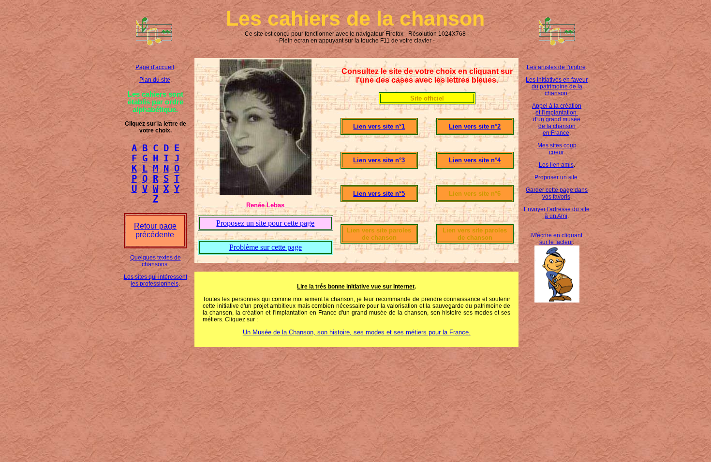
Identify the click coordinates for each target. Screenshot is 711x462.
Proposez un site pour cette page (265, 223)
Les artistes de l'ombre (556, 67)
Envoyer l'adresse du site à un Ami (557, 212)
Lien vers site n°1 (379, 126)
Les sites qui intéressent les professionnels (155, 280)
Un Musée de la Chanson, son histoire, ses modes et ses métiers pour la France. (357, 332)
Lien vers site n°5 (379, 193)
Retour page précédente (155, 230)
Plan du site (154, 79)
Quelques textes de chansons (155, 261)
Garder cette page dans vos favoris (557, 193)
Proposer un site (556, 177)
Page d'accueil (154, 67)
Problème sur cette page (265, 247)
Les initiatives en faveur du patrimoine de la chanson (557, 86)
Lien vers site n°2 (475, 126)
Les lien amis (556, 164)
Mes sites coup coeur (557, 149)
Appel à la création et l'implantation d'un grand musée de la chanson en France (556, 119)
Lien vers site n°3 (379, 160)
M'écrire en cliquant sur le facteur (556, 238)
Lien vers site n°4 (475, 160)
